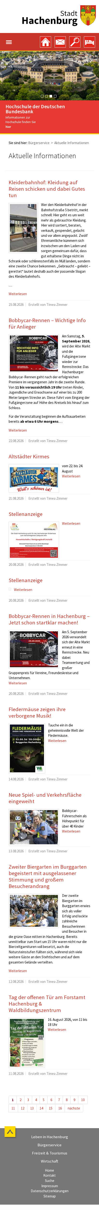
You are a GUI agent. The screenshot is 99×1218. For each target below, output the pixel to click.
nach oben (10, 1132)
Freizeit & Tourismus (49, 1153)
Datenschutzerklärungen (49, 1191)
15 (50, 1108)
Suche (49, 1180)
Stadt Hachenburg (59, 15)
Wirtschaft (49, 1161)
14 (41, 1108)
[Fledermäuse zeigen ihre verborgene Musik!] (27, 748)
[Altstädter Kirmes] (34, 478)
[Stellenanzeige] (34, 540)
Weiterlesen (18, 294)
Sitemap (49, 1196)
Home (49, 1170)
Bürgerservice (39, 143)
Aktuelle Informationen (71, 143)
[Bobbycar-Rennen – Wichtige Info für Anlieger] (34, 353)
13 (32, 1108)
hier (8, 127)
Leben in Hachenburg (49, 1136)
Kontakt (49, 1175)
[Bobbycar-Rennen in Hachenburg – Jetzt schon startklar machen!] (34, 649)
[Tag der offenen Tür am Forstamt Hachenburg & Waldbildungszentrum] (27, 1043)
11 (13, 1108)
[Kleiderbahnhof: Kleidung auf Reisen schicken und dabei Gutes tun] (23, 228)
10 (83, 1100)
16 (60, 1108)
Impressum (49, 1186)
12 (22, 1108)
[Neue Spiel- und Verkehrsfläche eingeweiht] (34, 827)
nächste (74, 1108)
